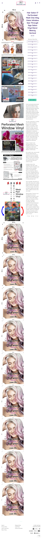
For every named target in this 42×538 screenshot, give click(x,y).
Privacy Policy (4, 526)
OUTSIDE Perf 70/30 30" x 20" (32, 44)
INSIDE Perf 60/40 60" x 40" (32, 87)
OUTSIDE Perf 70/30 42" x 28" (32, 50)
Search (3, 525)
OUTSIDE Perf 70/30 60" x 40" (32, 58)
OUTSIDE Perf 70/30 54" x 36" (32, 56)
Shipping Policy (18, 525)
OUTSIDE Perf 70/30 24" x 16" (32, 41)
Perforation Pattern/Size (32, 39)
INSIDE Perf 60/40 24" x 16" (32, 70)
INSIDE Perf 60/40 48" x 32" (32, 81)
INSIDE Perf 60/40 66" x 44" (32, 89)
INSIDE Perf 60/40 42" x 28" (32, 78)
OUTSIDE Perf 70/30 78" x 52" (32, 67)
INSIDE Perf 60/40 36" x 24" (32, 75)
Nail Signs (38, 525)
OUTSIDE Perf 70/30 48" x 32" (32, 53)
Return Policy (4, 529)
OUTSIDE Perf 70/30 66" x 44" (32, 61)
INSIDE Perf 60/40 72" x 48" (32, 92)
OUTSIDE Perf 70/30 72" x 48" (32, 64)
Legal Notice (17, 526)
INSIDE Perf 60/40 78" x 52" (32, 95)
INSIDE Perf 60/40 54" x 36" (32, 84)
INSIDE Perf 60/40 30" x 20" (32, 72)
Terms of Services (5, 528)
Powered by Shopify (36, 526)
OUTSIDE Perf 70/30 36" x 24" (32, 47)
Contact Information (19, 528)
